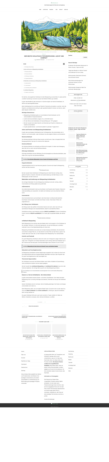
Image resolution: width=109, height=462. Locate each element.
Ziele (57, 9)
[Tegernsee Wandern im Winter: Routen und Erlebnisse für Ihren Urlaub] (71, 136)
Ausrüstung (45, 9)
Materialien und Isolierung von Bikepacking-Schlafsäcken (35, 80)
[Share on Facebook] (47, 302)
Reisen (79, 178)
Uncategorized (79, 184)
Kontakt (61, 9)
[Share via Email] (50, 302)
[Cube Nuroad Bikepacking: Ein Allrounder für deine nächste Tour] (59, 328)
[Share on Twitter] (48, 302)
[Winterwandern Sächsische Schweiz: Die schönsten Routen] (71, 144)
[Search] (69, 9)
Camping (79, 172)
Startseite (33, 51)
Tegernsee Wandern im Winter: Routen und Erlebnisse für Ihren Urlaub (81, 136)
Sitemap (23, 370)
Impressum (24, 364)
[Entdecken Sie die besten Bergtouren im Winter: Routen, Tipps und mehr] (78, 120)
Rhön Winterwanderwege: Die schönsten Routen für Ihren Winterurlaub (75, 82)
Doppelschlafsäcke (28, 78)
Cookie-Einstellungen (49, 399)
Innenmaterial (27, 85)
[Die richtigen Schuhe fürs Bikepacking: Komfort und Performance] (29, 328)
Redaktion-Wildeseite (33, 306)
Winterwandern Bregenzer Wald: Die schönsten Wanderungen (82, 159)
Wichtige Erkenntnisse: (29, 66)
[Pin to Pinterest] (49, 302)
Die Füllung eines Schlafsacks (30, 87)
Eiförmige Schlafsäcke (29, 76)
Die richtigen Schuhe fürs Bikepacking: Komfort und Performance (29, 336)
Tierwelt (79, 181)
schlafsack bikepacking (28, 90)
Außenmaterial (28, 83)
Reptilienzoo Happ (25, 361)
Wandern (51, 9)
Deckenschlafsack (28, 73)
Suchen (70, 55)
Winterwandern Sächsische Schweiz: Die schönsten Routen (81, 144)
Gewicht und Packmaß (29, 92)
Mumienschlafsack (28, 71)
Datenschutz (24, 367)
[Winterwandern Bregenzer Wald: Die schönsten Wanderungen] (71, 159)
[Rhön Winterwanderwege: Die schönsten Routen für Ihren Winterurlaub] (71, 152)
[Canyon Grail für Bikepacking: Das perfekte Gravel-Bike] (44, 328)
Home (40, 9)
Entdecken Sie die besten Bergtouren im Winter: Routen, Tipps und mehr (77, 128)
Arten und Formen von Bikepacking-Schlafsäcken (33, 69)
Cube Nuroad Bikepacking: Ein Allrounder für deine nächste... (59, 336)
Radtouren (79, 175)
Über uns (66, 9)
